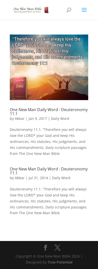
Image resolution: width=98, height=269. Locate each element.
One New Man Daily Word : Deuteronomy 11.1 (49, 111)
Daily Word (60, 118)
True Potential (60, 262)
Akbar (20, 118)
